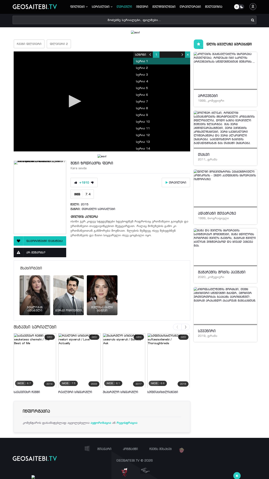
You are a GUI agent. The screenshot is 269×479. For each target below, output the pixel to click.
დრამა (212, 159)
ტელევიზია (213, 7)
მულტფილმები (163, 7)
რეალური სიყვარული (75, 392)
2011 (202, 159)
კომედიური (215, 100)
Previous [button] (177, 327)
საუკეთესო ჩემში (27, 392)
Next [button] (185, 327)
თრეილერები (190, 7)
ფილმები (78, 7)
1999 (202, 100)
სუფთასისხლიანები (162, 392)
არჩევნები (208, 95)
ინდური (142, 7)
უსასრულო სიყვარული (120, 392)
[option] (35, 290)
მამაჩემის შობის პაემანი (221, 272)
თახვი (204, 154)
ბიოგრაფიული (218, 218)
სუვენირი (207, 331)
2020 (202, 277)
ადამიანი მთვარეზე (217, 213)
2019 (202, 336)
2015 (84, 204)
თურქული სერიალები (98, 209)
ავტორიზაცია (101, 423)
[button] (73, 101)
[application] (102, 101)
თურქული (124, 7)
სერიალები (101, 7)
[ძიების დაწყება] (252, 20)
